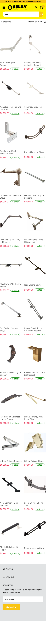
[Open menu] (4, 8)
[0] (41, 7)
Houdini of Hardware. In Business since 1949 (23, 2)
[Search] (42, 14)
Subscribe (11, 607)
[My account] (36, 7)
